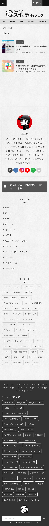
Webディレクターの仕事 (16, 240)
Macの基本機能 (36, 303)
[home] (38, 170)
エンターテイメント (26, 324)
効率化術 (7, 357)
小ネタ (31, 357)
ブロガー (29, 341)
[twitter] (10, 170)
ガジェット (42, 21)
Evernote (7, 287)
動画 (15, 357)
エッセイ (9, 257)
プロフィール (11, 262)
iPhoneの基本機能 (10, 297)
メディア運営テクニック (16, 251)
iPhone (12, 21)
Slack (31, 52)
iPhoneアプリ (25, 297)
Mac (4, 21)
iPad (21, 21)
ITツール (31, 21)
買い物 (36, 362)
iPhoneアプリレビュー (12, 303)
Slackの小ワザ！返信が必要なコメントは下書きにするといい (31, 67)
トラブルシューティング (13, 341)
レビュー (7, 351)
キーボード (20, 330)
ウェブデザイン (28, 319)
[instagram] (21, 170)
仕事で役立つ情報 (20, 351)
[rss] (33, 170)
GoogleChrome (28, 287)
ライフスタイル (9, 346)
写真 (41, 351)
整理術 (40, 357)
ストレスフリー (33, 330)
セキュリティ (8, 335)
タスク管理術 (22, 335)
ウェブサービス (39, 52)
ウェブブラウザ (9, 324)
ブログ (38, 341)
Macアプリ (7, 308)
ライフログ (37, 346)
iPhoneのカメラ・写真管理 (22, 292)
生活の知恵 (17, 362)
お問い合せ (10, 268)
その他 (6, 314)
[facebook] (15, 170)
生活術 (27, 362)
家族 (23, 357)
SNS (35, 308)
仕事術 (33, 351)
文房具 (8, 235)
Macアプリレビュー (22, 308)
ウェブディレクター (11, 319)
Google (16, 287)
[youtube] (27, 170)
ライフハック (11, 246)
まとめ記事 (17, 314)
